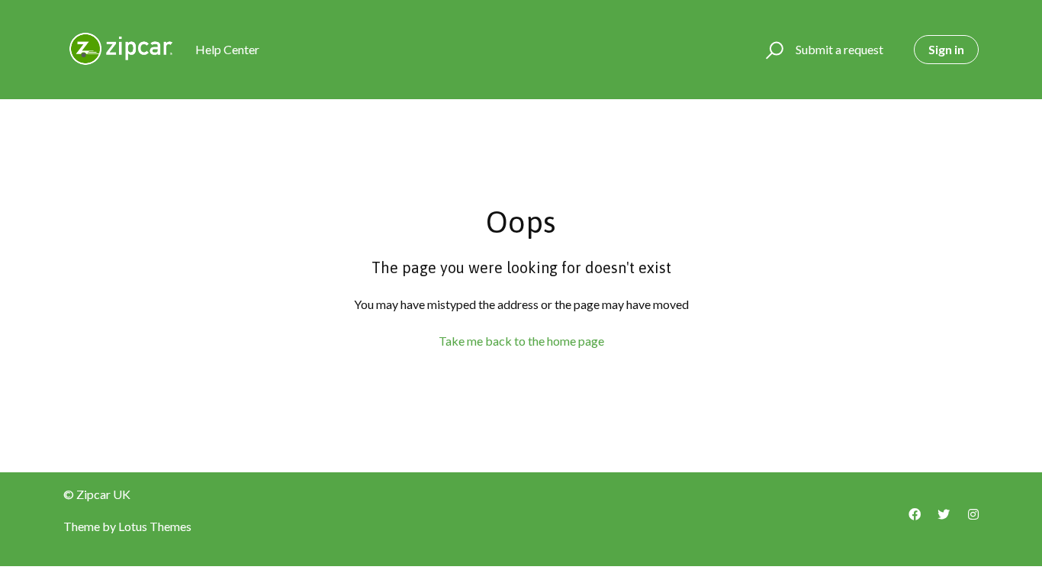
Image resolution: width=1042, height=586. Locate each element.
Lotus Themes (154, 526)
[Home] (122, 49)
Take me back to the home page (521, 340)
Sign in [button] (946, 49)
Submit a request (839, 49)
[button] (772, 49)
